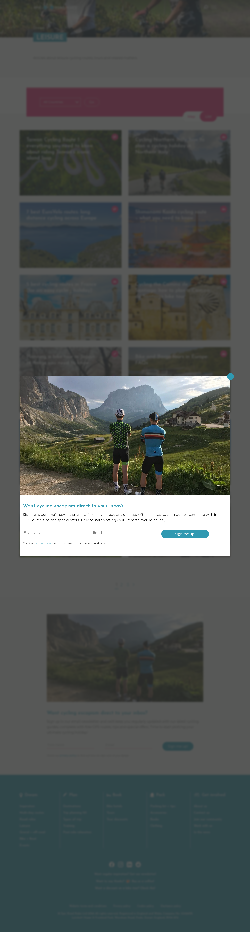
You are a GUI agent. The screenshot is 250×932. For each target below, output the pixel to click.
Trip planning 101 (75, 812)
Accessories (158, 812)
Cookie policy (145, 906)
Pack (160, 795)
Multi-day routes (32, 812)
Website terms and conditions (87, 906)
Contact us (202, 812)
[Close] (230, 376)
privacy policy (68, 755)
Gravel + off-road (32, 832)
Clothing (156, 826)
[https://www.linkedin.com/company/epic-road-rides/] (129, 866)
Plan (73, 795)
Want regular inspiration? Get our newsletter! (125, 874)
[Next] (133, 585)
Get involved (213, 795)
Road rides (28, 819)
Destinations (72, 806)
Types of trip (72, 819)
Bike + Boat (28, 838)
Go (91, 102)
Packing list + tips (162, 806)
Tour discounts (117, 819)
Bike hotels (114, 806)
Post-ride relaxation (77, 832)
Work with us (203, 826)
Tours (110, 812)
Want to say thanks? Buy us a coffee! (125, 881)
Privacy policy (121, 906)
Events (24, 845)
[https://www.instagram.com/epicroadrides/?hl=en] (120, 866)
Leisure (25, 826)
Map (191, 117)
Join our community (208, 819)
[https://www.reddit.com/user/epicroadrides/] (138, 866)
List (208, 117)
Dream (39, 28)
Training (68, 826)
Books (154, 819)
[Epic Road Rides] (55, 7)
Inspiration (27, 806)
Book (117, 795)
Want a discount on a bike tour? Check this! (125, 888)
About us (200, 806)
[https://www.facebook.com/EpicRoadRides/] (111, 866)
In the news (202, 832)
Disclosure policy (171, 906)
